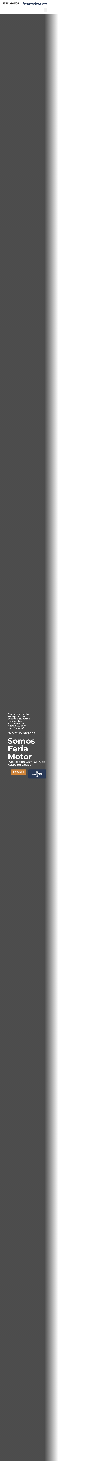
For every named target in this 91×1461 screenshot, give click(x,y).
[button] (45, 10)
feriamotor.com (35, 3)
